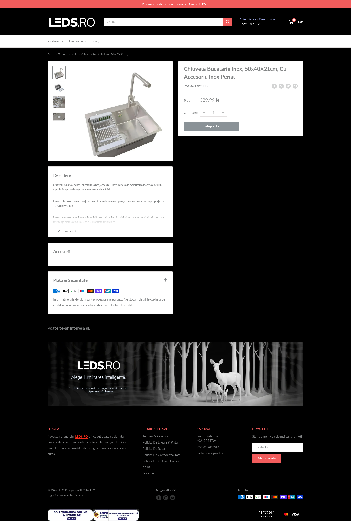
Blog (95, 41)
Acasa (51, 54)
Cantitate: (191, 112)
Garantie (148, 473)
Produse (53, 41)
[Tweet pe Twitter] (288, 86)
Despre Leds (77, 41)
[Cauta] (227, 22)
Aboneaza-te (267, 458)
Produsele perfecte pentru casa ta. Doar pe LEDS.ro (175, 4)
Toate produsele (67, 54)
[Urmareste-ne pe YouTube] (172, 497)
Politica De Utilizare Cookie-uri (163, 461)
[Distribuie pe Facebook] (274, 86)
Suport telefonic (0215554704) (208, 438)
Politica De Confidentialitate (161, 455)
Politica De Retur (154, 448)
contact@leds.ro (208, 447)
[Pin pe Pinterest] (281, 86)
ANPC (147, 467)
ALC (92, 490)
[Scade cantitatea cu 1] (204, 112)
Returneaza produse (210, 453)
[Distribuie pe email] (295, 86)
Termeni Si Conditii (155, 436)
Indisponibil (211, 126)
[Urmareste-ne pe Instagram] (165, 497)
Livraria (78, 495)
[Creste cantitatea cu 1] (223, 112)
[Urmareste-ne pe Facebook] (158, 497)
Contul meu (248, 24)
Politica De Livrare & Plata (160, 442)
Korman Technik (196, 86)
